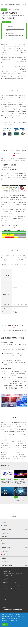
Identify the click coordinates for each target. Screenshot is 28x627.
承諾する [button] (5, 624)
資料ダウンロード (8, 599)
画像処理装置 (5, 562)
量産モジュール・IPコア (7, 547)
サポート (6, 596)
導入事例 (6, 579)
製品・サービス (7, 522)
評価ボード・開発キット (7, 543)
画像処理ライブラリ (6, 558)
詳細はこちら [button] (14, 620)
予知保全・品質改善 (6, 533)
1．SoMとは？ (9, 26)
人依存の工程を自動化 (6, 529)
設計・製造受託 (5, 551)
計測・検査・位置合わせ (7, 565)
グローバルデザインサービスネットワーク (13, 573)
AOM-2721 (15, 287)
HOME (2, 4)
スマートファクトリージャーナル (11, 585)
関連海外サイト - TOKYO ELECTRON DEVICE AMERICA (13, 608)
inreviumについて (8, 571)
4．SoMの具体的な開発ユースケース (14, 35)
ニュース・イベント (8, 588)
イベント (6, 593)
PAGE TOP (14, 516)
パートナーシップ (8, 575)
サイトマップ (7, 602)
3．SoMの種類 (9, 33)
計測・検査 (4, 536)
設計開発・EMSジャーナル (10, 582)
